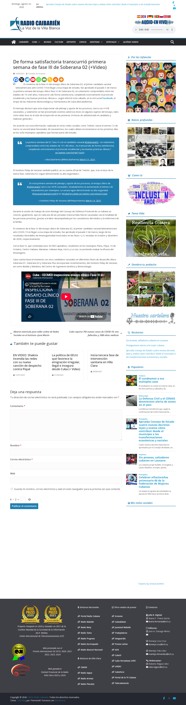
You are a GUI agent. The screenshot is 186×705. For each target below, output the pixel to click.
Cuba (34, 42)
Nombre (15, 445)
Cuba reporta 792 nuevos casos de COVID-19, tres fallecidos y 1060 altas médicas (94, 333)
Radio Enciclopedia (89, 644)
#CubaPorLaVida (70, 193)
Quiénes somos (130, 42)
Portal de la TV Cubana (125, 677)
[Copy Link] (49, 79)
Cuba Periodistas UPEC (125, 660)
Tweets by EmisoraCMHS (151, 583)
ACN (116, 649)
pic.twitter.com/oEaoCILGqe (93, 193)
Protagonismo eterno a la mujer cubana (64, 4)
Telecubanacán (121, 683)
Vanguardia (120, 638)
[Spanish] (139, 16)
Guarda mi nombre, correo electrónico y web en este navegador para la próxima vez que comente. (67, 489)
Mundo (47, 42)
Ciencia (82, 42)
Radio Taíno (86, 632)
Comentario (17, 406)
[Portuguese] (158, 16)
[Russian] (161, 16)
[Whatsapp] (38, 79)
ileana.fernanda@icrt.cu (159, 621)
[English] (143, 16)
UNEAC (117, 666)
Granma (118, 616)
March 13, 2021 (87, 159)
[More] (61, 79)
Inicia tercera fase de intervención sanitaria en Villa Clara (105, 360)
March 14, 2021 (93, 200)
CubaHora (119, 672)
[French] (146, 16)
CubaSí (117, 655)
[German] (150, 16)
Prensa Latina (121, 644)
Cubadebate (120, 621)
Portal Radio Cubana (90, 616)
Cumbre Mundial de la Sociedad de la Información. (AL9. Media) (42, 629)
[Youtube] (32, 79)
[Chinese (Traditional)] (169, 16)
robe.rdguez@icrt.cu (157, 667)
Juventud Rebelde (122, 627)
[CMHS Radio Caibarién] (13, 42)
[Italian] (154, 16)
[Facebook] (15, 79)
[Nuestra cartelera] (151, 313)
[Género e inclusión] (151, 182)
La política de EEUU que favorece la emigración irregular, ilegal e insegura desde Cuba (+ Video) (66, 362)
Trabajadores (120, 632)
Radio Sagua (86, 672)
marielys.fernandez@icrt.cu (161, 654)
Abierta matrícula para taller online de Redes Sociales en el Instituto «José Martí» (36, 333)
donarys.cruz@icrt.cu (158, 644)
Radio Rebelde (87, 621)
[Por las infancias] (151, 64)
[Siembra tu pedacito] (151, 271)
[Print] (55, 79)
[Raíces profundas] (151, 127)
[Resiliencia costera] (151, 220)
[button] (38, 42)
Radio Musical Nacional (91, 649)
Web (12, 473)
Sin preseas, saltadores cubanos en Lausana (147, 340)
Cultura (59, 42)
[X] (21, 79)
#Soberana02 (91, 142)
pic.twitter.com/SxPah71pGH (69, 152)
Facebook (107, 98)
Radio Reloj (85, 627)
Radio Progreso (87, 638)
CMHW (83, 667)
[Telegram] (27, 79)
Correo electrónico (21, 459)
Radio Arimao (86, 678)
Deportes (71, 42)
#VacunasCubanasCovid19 (45, 193)
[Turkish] (165, 16)
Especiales (111, 42)
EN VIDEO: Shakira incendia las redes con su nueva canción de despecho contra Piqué (27, 362)
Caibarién (23, 42)
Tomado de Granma (36, 73)
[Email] (44, 79)
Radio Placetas (87, 684)
